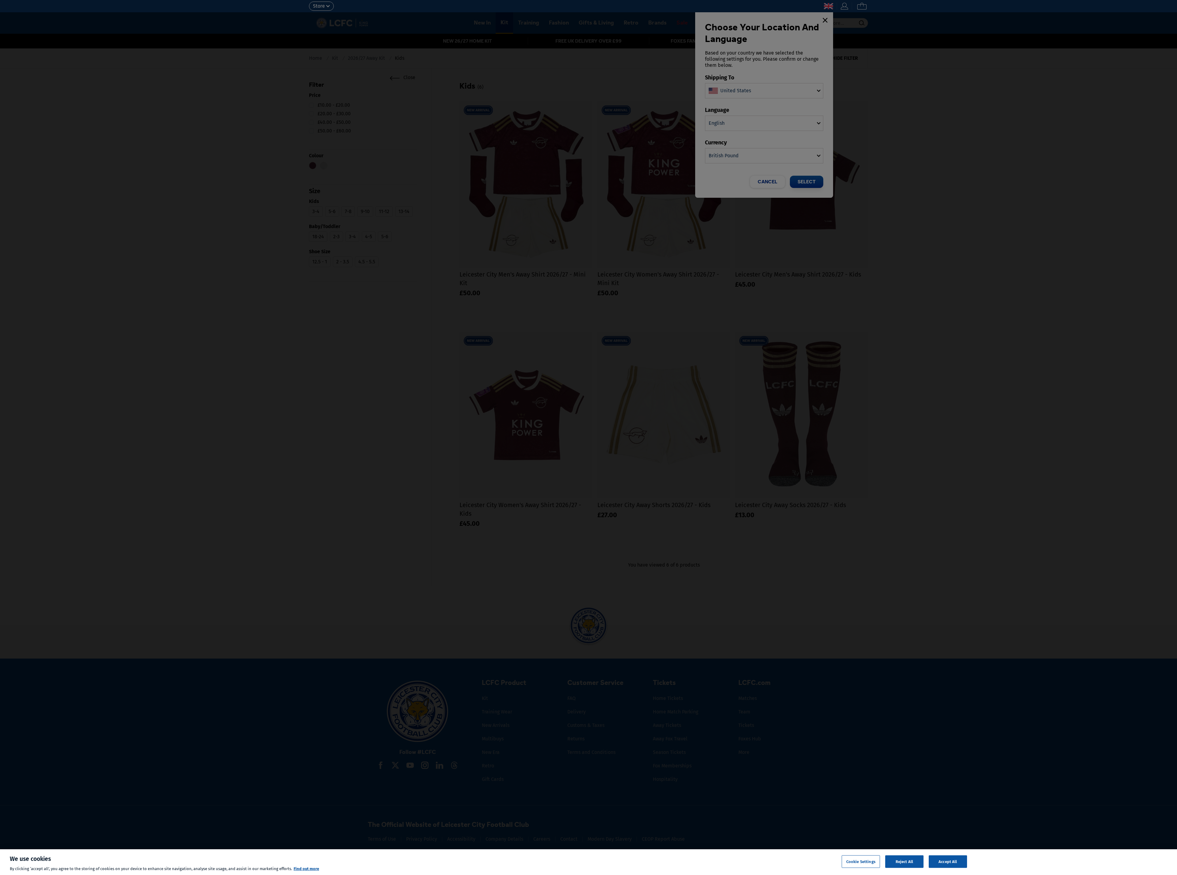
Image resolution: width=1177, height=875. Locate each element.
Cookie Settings (860, 861)
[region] (588, 862)
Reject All (904, 861)
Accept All (948, 861)
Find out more (306, 868)
